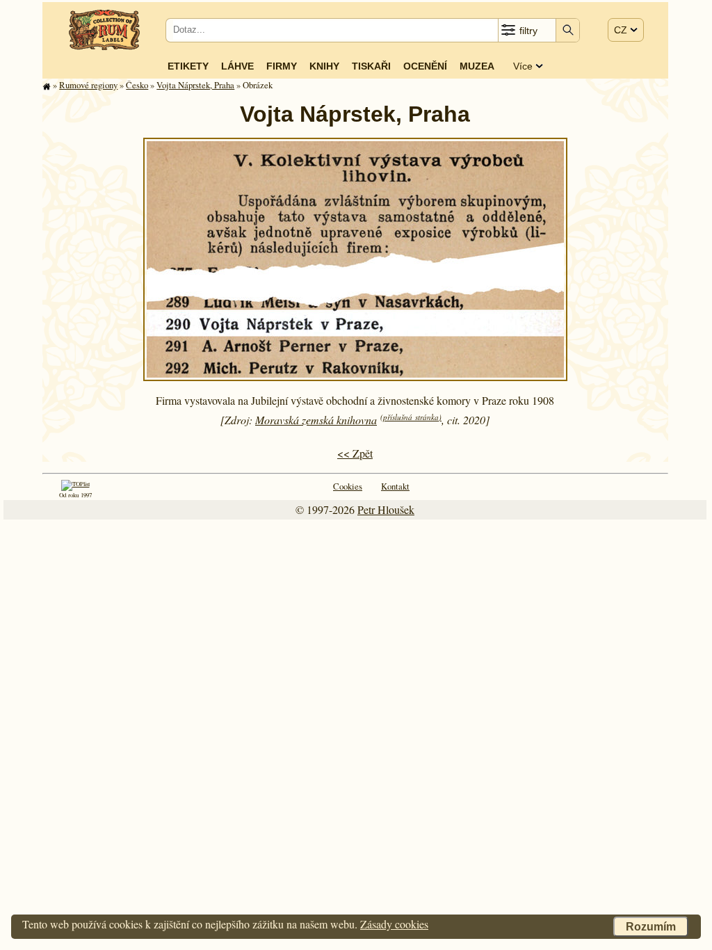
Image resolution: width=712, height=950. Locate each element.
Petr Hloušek (385, 509)
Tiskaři (371, 66)
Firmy (281, 66)
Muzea (477, 66)
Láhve (237, 66)
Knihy (324, 66)
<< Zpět (355, 453)
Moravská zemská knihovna (316, 419)
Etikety (188, 66)
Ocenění (425, 66)
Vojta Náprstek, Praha (195, 85)
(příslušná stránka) (411, 417)
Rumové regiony (88, 85)
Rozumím (651, 927)
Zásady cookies (394, 924)
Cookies (347, 486)
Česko (137, 85)
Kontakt (395, 486)
